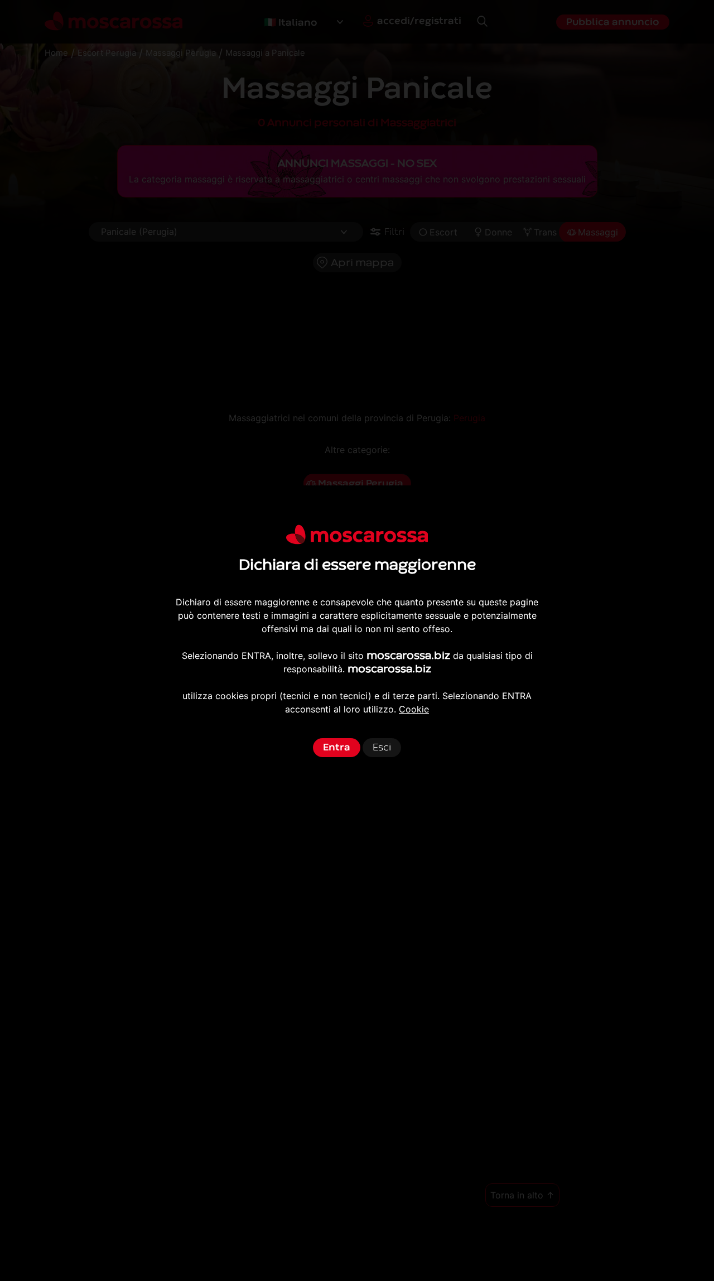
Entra (336, 747)
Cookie (414, 709)
